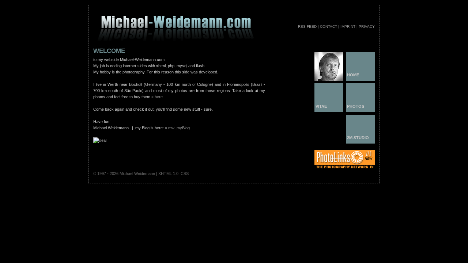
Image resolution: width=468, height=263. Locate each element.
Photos (355, 106)
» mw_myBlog (177, 128)
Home (353, 75)
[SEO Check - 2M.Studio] (99, 140)
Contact (328, 26)
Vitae (321, 106)
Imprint (347, 26)
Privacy (367, 26)
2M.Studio (358, 138)
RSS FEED (307, 26)
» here (157, 97)
